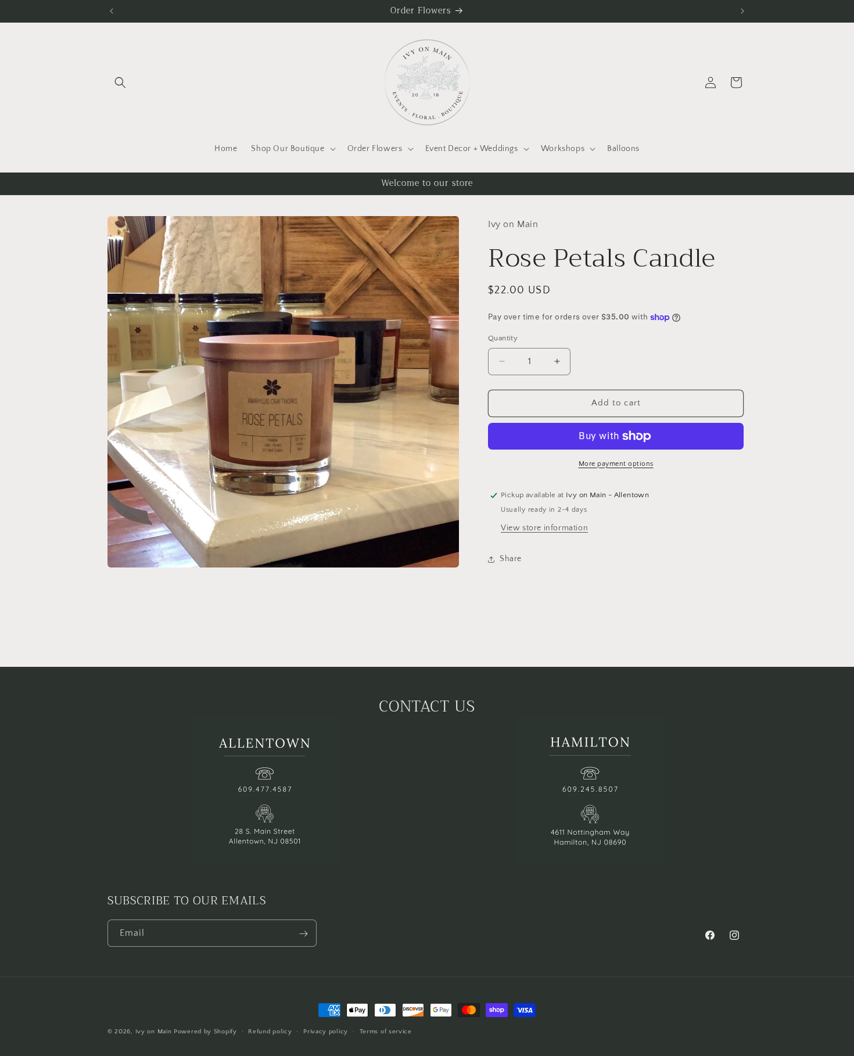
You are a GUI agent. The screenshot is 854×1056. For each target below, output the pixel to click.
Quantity (503, 338)
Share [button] (511, 558)
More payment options (616, 464)
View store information (544, 528)
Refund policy (270, 1031)
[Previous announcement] (111, 11)
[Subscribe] (303, 933)
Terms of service (386, 1031)
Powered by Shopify (205, 1031)
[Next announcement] (742, 11)
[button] (120, 82)
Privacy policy (325, 1031)
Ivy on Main (153, 1031)
